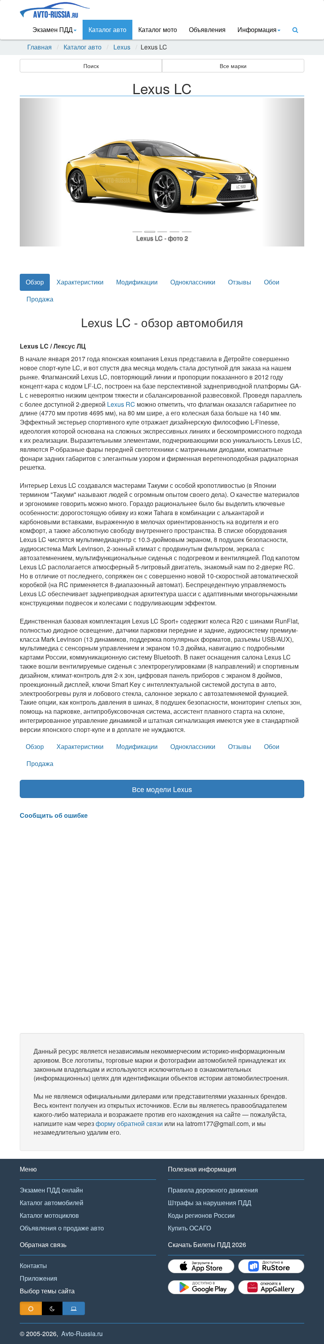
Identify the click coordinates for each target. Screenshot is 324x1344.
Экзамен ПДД (52, 29)
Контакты (33, 1265)
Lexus (121, 47)
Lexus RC (121, 404)
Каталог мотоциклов (49, 1215)
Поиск (91, 66)
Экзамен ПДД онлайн (51, 1189)
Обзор (35, 281)
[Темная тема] (52, 1308)
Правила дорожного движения (213, 1189)
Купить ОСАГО (189, 1227)
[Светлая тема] (31, 1308)
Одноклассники (192, 281)
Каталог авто (107, 29)
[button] (41, 172)
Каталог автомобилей (51, 1202)
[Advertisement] (162, 926)
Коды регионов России (201, 1215)
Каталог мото (157, 29)
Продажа (39, 298)
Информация (257, 29)
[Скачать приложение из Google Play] (201, 1287)
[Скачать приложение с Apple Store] (201, 1266)
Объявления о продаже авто (62, 1227)
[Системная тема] (73, 1308)
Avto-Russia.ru (82, 1333)
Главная (39, 47)
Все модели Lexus (162, 789)
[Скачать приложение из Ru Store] (271, 1266)
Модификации (137, 281)
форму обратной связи (129, 1123)
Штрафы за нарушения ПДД (209, 1202)
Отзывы (239, 281)
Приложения (38, 1278)
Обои (271, 281)
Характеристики (80, 281)
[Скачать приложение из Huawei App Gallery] (271, 1287)
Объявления (207, 29)
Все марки (233, 66)
